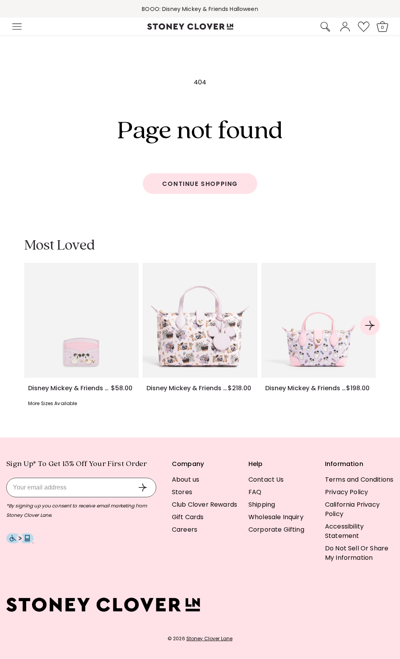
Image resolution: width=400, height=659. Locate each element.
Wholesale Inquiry (276, 517)
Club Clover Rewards (204, 504)
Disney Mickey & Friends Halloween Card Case (69, 388)
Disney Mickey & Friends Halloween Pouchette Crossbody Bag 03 (186, 388)
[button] (16, 26)
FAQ (254, 492)
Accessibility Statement (344, 531)
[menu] (40, 26)
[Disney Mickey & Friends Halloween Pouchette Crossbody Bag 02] (318, 320)
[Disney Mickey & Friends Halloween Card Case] (81, 320)
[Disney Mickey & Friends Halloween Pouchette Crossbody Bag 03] (200, 320)
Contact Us (266, 479)
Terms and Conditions (359, 479)
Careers (184, 529)
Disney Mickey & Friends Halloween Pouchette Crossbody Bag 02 (305, 388)
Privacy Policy (346, 492)
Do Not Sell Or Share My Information (356, 553)
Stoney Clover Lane (209, 638)
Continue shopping (200, 183)
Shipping (261, 504)
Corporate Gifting (276, 529)
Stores (182, 492)
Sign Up (142, 487)
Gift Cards (188, 517)
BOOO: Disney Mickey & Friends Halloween (200, 9)
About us (185, 479)
